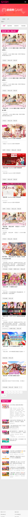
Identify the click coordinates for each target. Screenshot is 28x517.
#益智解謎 (17, 412)
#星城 (22, 408)
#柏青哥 (21, 416)
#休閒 (21, 412)
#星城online (12, 410)
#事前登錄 (17, 434)
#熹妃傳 (15, 60)
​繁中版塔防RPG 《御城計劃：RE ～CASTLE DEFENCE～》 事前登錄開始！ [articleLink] (18, 432)
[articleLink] (14, 40)
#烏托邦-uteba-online (15, 416)
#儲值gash (16, 454)
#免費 (11, 409)
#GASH (23, 470)
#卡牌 (19, 408)
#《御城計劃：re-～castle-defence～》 (18, 436)
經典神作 (16, 25)
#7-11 (20, 387)
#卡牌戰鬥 (20, 411)
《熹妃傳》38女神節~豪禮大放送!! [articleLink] (11, 375)
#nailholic (5, 328)
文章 (8, 19)
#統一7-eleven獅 (18, 464)
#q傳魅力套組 (12, 328)
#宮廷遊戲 (5, 269)
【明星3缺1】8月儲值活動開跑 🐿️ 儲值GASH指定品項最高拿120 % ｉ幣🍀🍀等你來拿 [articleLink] (17, 469)
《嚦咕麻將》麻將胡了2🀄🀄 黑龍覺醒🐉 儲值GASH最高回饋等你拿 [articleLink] (17, 474)
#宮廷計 (4, 60)
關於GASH (3, 512)
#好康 (23, 409)
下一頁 (4, 395)
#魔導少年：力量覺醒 (14, 414)
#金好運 (11, 454)
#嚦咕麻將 (23, 475)
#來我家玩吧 (17, 415)
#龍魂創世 (19, 409)
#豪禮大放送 (16, 269)
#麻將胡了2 (17, 475)
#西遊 (11, 417)
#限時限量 (18, 410)
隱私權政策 (3, 514)
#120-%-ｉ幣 (13, 470)
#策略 (11, 408)
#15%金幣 (21, 454)
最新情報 (10, 25)
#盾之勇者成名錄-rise (14, 428)
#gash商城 (21, 414)
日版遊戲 (23, 25)
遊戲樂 (3, 19)
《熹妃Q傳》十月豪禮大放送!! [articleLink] (10, 286)
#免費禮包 (12, 415)
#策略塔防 (23, 415)
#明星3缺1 (18, 470)
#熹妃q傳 (10, 60)
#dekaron (15, 408)
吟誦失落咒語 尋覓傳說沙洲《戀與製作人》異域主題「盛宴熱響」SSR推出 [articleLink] (17, 422)
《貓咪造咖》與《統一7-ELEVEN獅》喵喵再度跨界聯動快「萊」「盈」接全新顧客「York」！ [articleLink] (18, 463)
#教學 (4, 150)
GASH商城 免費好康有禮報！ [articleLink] (17, 404)
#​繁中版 (21, 434)
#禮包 (22, 410)
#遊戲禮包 (12, 412)
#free (16, 411)
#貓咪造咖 (12, 464)
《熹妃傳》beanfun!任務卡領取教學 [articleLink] (11, 197)
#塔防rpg (12, 435)
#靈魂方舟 (12, 411)
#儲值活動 (5, 357)
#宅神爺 (15, 409)
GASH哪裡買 (18, 514)
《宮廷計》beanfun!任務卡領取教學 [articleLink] (11, 138)
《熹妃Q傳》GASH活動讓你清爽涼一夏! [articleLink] (12, 346)
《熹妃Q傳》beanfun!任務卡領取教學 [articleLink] (12, 167)
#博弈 (24, 411)
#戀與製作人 (12, 423)
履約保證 (17, 512)
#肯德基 (10, 269)
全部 (4, 25)
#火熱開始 (12, 434)
